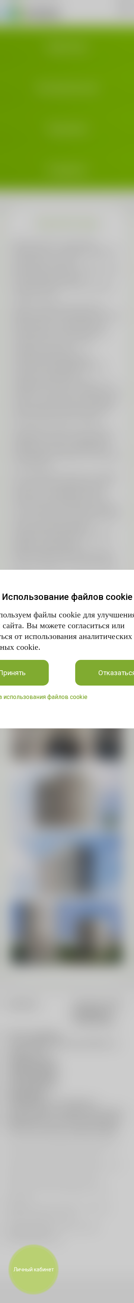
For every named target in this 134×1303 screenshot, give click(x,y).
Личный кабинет (33, 1269)
